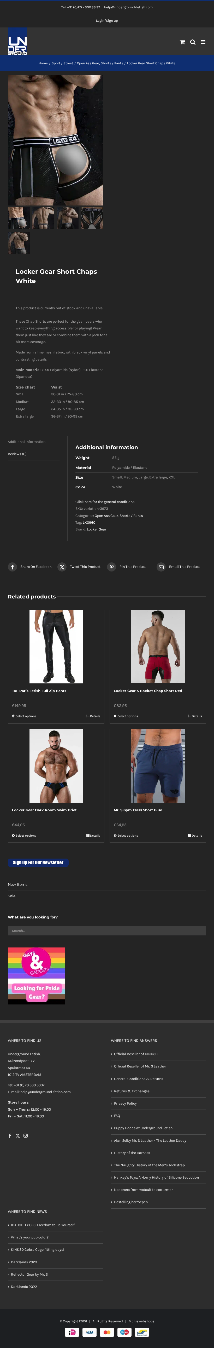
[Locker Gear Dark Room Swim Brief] (56, 766)
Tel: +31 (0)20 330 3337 (26, 1085)
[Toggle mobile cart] (182, 42)
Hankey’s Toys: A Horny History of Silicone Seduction (156, 1177)
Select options (26, 716)
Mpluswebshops (141, 1321)
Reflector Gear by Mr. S (29, 1274)
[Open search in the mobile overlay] (193, 42)
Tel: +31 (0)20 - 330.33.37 (80, 7)
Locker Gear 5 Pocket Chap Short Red (148, 691)
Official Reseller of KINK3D (136, 1054)
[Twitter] (18, 1136)
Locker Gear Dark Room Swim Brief (44, 810)
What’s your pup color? (30, 1237)
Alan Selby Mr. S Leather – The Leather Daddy (150, 1140)
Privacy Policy (125, 1103)
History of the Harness (132, 1153)
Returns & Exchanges (132, 1091)
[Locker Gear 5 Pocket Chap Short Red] (158, 646)
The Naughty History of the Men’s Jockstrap (149, 1165)
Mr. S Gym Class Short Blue (138, 810)
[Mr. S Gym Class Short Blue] (158, 766)
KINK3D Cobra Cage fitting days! (37, 1249)
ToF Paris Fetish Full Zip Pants (39, 691)
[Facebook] (10, 1136)
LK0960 (89, 522)
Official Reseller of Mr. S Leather (140, 1066)
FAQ (117, 1115)
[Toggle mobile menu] (203, 42)
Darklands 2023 (24, 1262)
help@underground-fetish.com (128, 7)
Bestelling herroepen (131, 1202)
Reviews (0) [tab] (17, 454)
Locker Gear (96, 529)
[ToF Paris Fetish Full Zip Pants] (56, 646)
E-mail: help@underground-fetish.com (39, 1092)
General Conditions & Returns (138, 1079)
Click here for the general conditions (104, 502)
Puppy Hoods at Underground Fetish (143, 1128)
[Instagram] (25, 1136)
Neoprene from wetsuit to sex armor (143, 1189)
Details (95, 716)
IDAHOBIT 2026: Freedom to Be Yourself (43, 1225)
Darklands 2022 (24, 1286)
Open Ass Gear (106, 515)
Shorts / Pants (131, 515)
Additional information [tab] (26, 441)
